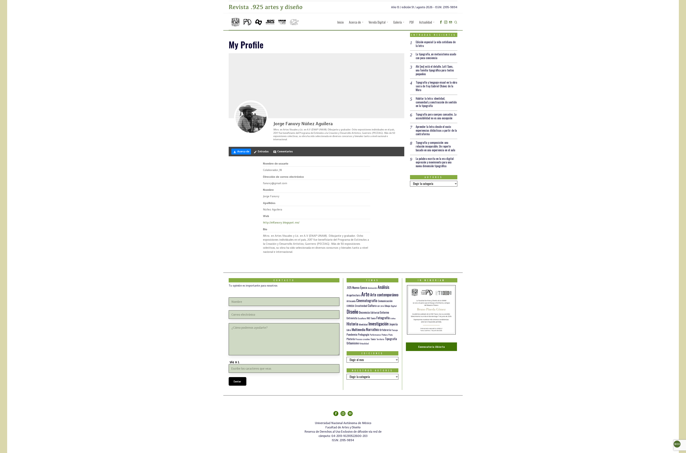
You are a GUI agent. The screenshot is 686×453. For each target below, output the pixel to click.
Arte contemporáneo (384, 294)
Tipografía (391, 339)
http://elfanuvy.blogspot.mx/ (281, 222)
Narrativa (372, 329)
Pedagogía (363, 334)
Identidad (363, 324)
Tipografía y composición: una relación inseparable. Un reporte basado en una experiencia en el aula (435, 146)
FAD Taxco (371, 318)
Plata (390, 334)
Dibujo (387, 306)
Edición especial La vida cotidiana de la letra (436, 44)
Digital (394, 306)
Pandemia (352, 334)
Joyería (393, 324)
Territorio (380, 339)
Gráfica (392, 318)
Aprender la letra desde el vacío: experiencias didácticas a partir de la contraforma (436, 130)
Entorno (384, 312)
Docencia (364, 312)
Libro (349, 330)
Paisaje (395, 330)
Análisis (383, 287)
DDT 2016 (380, 306)
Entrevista (352, 318)
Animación (372, 288)
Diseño (352, 311)
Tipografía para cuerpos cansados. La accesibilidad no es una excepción (436, 116)
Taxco (373, 339)
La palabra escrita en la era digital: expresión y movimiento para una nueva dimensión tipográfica (435, 162)
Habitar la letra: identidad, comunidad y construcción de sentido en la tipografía (436, 102)
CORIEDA (350, 306)
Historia (352, 324)
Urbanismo (353, 343)
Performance (375, 334)
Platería (351, 339)
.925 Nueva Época (357, 287)
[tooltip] (441, 22)
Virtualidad (364, 343)
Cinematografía (366, 300)
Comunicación (385, 301)
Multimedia (358, 329)
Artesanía (351, 301)
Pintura (385, 334)
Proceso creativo (363, 339)
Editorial (375, 312)
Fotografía (383, 317)
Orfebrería (385, 330)
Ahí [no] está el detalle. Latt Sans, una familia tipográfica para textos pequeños (435, 70)
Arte (365, 294)
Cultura (372, 305)
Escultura (362, 318)
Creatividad (361, 305)
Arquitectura (354, 295)
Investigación (378, 323)
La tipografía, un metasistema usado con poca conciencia (436, 56)
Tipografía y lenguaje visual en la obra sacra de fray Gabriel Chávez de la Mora (436, 86)
